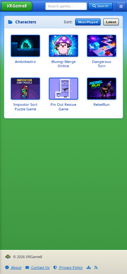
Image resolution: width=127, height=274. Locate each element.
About (15, 267)
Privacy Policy (70, 267)
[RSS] (96, 267)
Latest (111, 22)
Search (102, 5)
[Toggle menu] (121, 6)
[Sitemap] (89, 267)
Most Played (88, 22)
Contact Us (39, 267)
